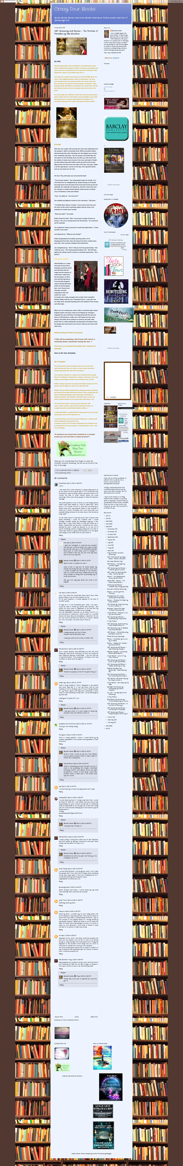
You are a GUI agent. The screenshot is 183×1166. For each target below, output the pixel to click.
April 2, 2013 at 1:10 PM (83, 751)
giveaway (63, 473)
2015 (107, 521)
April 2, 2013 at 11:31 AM (74, 735)
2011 (107, 729)
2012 (107, 726)
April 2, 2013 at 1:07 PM (83, 708)
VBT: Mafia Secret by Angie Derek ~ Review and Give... (116, 558)
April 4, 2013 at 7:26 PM (75, 900)
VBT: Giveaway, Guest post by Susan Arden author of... (117, 624)
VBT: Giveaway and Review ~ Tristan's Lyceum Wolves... (117, 569)
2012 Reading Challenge (123, 415)
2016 (107, 518)
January (111, 722)
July (109, 543)
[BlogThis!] (86, 470)
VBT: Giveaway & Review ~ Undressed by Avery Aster (116, 618)
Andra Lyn (62, 683)
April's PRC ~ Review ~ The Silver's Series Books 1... (116, 581)
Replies (63, 539)
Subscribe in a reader (111, 199)
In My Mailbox (112, 621)
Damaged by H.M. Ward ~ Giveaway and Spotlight (115, 597)
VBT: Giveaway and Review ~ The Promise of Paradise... (117, 709)
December (111, 529)
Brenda (112, 242)
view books (124, 249)
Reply (61, 535)
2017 (107, 516)
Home (77, 1017)
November (111, 532)
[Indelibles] (112, 442)
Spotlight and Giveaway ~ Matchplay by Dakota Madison (115, 688)
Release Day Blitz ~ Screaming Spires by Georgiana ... (117, 652)
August (110, 540)
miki (65, 543)
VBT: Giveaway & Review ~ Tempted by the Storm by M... (117, 713)
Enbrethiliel (62, 483)
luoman (94, 1154)
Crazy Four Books (74, 9)
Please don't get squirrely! (115, 636)
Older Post (94, 1017)
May (109, 548)
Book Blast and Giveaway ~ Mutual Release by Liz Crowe (117, 700)
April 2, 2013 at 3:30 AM (74, 483)
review (69, 473)
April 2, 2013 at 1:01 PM (83, 561)
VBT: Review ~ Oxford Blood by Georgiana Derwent (117, 633)
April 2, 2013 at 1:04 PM (83, 630)
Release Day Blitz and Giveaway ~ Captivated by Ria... (117, 670)
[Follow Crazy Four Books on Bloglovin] (112, 59)
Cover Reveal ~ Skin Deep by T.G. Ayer (118, 683)
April (109, 551)
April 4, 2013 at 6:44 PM (73, 887)
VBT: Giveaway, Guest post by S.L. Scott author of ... (117, 605)
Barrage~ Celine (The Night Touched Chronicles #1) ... (116, 609)
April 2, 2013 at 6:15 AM (69, 593)
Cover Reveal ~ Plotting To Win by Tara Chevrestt (117, 613)
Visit (108, 194)
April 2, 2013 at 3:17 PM (68, 786)
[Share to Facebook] (89, 470)
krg (60, 786)
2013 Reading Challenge (115, 240)
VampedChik (63, 798)
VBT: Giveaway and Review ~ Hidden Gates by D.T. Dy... (117, 665)
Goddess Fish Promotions (67, 724)
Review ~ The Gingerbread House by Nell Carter (116, 577)
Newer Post (59, 1017)
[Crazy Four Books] (104, 89)
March (110, 717)
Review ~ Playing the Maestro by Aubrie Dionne (117, 644)
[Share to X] (87, 470)
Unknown (62, 911)
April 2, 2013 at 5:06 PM (81, 764)
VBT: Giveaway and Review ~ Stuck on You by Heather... (117, 661)
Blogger (108, 1154)
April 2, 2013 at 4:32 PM (75, 798)
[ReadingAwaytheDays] (110, 1100)
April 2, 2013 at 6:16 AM (74, 543)
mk (60, 935)
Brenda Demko (68, 561)
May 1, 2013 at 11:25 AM (83, 976)
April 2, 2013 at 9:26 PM (84, 853)
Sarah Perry (63, 869)
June (109, 545)
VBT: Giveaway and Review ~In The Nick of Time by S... (117, 704)
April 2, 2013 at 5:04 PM (76, 837)
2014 (107, 524)
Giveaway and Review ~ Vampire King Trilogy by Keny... (117, 585)
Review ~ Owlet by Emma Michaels (115, 592)
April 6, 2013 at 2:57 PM (73, 911)
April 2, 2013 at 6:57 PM (75, 869)
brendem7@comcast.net (111, 484)
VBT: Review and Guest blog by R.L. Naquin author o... (117, 679)
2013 (107, 527)
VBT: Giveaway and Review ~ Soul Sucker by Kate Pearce (117, 675)
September (111, 537)
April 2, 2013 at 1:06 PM (83, 669)
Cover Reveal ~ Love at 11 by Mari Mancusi (116, 656)
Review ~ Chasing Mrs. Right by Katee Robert (117, 601)
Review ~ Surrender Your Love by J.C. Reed (117, 640)
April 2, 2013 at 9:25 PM (84, 823)
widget (127, 235)
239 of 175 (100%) (123, 430)
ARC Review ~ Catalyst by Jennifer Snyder (116, 564)
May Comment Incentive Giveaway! (115, 553)
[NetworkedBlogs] (123, 440)
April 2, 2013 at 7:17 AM (73, 683)
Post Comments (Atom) (71, 1020)
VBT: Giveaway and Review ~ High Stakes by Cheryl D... (117, 648)
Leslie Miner (63, 900)
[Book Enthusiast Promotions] (72, 1076)
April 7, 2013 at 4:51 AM (68, 935)
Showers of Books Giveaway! (116, 589)
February (111, 720)
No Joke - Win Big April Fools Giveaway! (116, 693)
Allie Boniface (63, 649)
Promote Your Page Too (109, 91)
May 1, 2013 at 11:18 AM (76, 960)
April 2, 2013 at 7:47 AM (84, 724)
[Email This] (84, 470)
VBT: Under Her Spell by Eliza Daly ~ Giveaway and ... (116, 573)
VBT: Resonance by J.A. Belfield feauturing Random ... (117, 629)
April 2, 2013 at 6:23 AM (76, 649)
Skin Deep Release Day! (114, 561)
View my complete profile (112, 53)
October (111, 534)
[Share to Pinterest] (91, 470)
